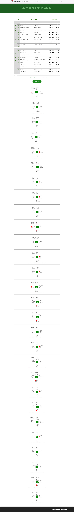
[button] (60, 2)
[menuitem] (32, 2)
